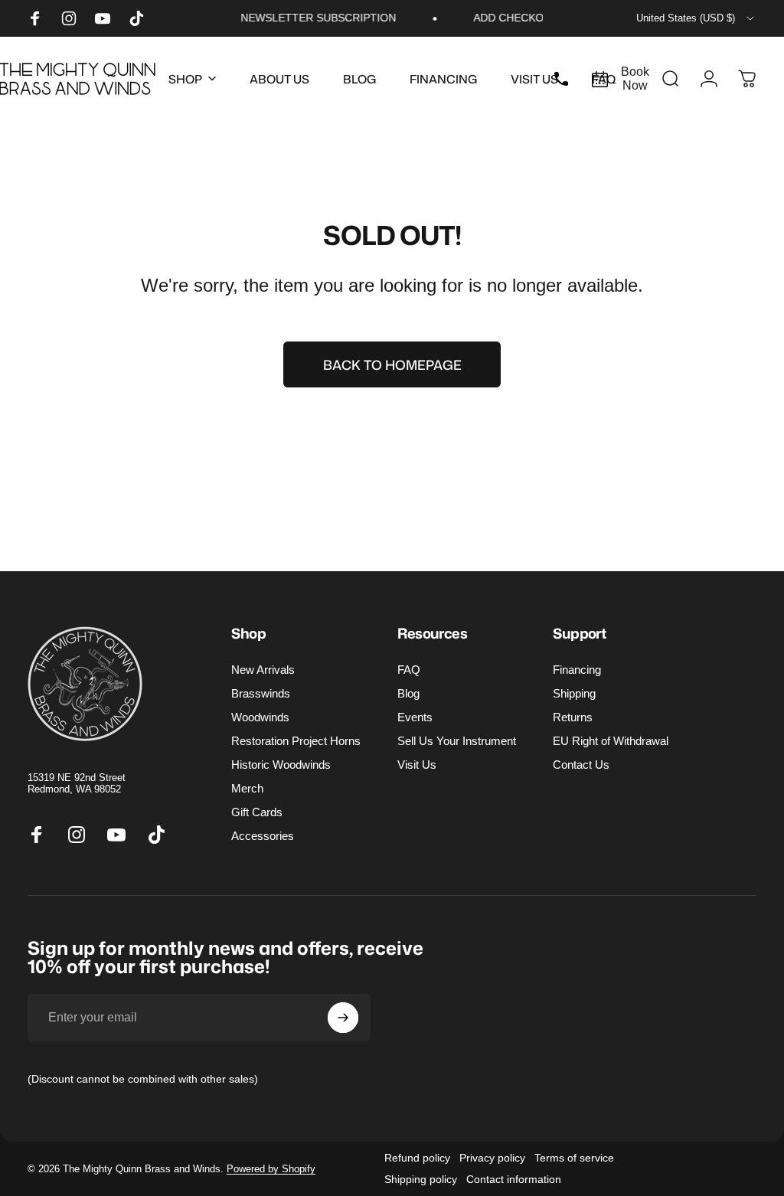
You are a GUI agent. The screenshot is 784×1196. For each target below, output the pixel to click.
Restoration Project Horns (296, 740)
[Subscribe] (343, 1017)
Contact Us (581, 764)
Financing (577, 669)
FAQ (408, 669)
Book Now (635, 78)
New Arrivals (263, 669)
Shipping (574, 693)
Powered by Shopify (271, 1169)
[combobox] (696, 18)
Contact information (513, 1179)
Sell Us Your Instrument (456, 740)
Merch (247, 788)
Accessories (262, 835)
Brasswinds (260, 693)
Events (415, 717)
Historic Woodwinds (281, 764)
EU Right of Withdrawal (610, 740)
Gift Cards (257, 812)
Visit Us (416, 764)
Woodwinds (260, 717)
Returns (573, 717)
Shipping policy (420, 1179)
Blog (408, 693)
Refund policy (417, 1158)
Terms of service (574, 1158)
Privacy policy (492, 1158)
